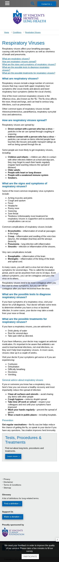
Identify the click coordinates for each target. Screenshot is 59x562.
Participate (30, 556)
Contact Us (46, 4)
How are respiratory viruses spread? (19, 61)
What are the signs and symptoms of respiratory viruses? (29, 64)
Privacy (7, 479)
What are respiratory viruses (15, 58)
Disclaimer (8, 482)
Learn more (12, 456)
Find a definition (11, 503)
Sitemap (7, 488)
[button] (7, 3)
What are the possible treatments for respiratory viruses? (28, 73)
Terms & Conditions (12, 485)
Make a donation (11, 516)
